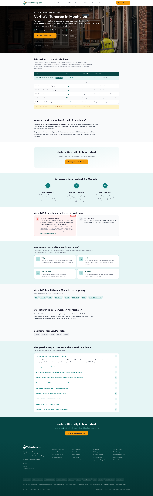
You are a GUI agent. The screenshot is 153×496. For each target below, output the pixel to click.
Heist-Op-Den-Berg (95, 297)
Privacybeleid (99, 489)
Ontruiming (96, 449)
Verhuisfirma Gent (32, 484)
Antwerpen (52, 12)
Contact (101, 3)
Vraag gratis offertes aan (76, 162)
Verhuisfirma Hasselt (109, 484)
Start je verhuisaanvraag (76, 433)
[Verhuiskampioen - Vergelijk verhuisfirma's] (32, 3)
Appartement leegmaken (100, 460)
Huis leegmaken (97, 452)
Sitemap (128, 489)
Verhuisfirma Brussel (59, 484)
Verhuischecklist (118, 449)
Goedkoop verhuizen (119, 454)
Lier (36, 297)
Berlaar (67, 297)
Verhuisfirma (57, 3)
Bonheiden (75, 297)
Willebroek (58, 297)
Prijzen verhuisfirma (57, 452)
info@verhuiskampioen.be (32, 459)
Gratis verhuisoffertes (58, 449)
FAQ (44, 489)
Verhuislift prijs (76, 454)
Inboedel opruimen (98, 454)
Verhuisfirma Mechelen (96, 484)
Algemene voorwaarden (119, 489)
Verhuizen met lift (77, 460)
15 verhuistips (117, 452)
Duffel (84, 297)
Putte (50, 297)
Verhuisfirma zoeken (57, 454)
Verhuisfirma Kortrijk (121, 484)
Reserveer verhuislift (44, 36)
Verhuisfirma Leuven (83, 484)
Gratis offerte (122, 3)
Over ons (94, 3)
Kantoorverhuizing (57, 457)
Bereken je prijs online (42, 45)
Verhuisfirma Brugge (71, 484)
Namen (100, 479)
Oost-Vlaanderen (37, 479)
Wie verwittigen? (118, 460)
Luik (95, 479)
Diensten (77, 3)
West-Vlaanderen (49, 479)
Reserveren (75, 457)
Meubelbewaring (97, 457)
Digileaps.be (80, 492)
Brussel (78, 479)
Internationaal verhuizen (58, 460)
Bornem (43, 297)
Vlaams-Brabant (61, 479)
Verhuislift (68, 3)
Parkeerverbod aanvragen (47, 233)
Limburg (71, 479)
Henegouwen (87, 479)
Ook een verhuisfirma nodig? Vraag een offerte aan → (51, 41)
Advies (86, 3)
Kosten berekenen (118, 457)
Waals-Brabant (110, 479)
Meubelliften (75, 452)
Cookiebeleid (108, 489)
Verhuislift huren (42, 12)
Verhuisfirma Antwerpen (45, 484)
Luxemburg (120, 479)
